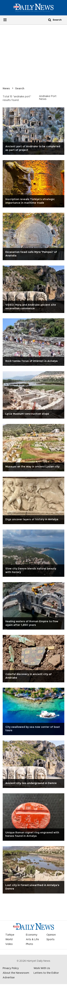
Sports (50, 939)
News (6, 88)
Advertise (9, 977)
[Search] (49, 19)
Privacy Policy (11, 968)
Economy (31, 935)
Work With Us (42, 968)
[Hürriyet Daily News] (33, 7)
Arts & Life (32, 939)
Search (19, 88)
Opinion (51, 935)
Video (9, 944)
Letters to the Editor (46, 973)
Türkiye (9, 935)
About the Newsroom (16, 973)
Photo (29, 944)
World (9, 939)
